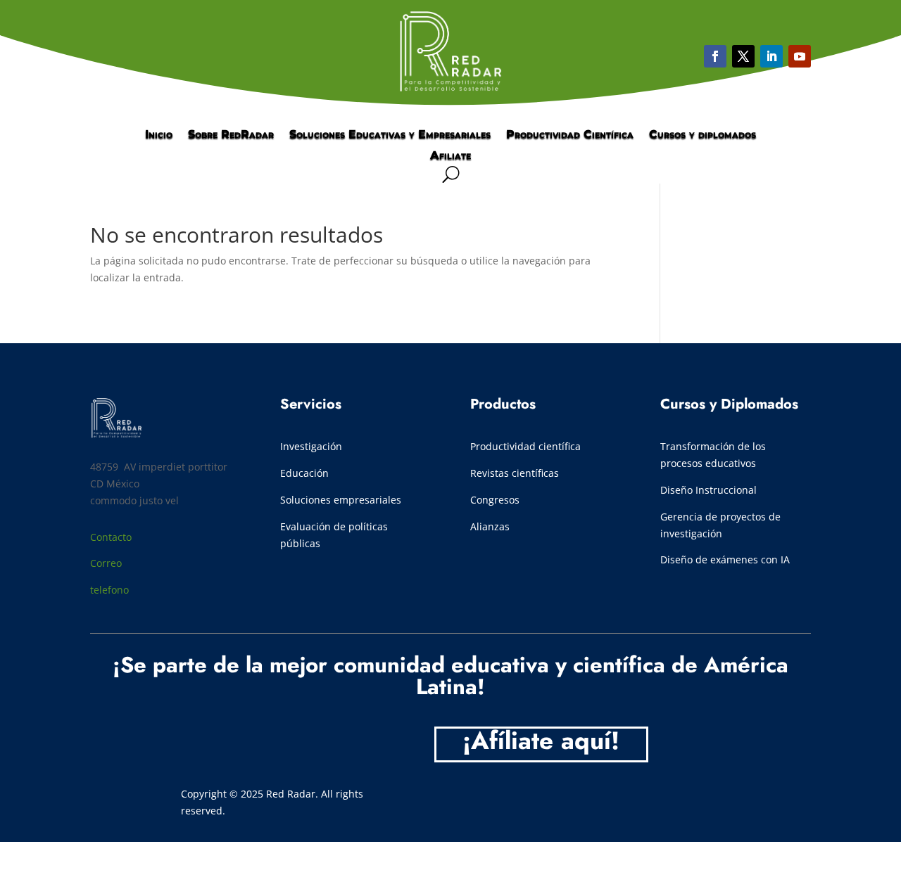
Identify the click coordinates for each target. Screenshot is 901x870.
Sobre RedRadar (231, 135)
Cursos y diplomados (702, 135)
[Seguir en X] (743, 56)
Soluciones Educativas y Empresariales (390, 135)
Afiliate (450, 156)
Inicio (158, 135)
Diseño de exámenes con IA (725, 559)
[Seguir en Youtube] (771, 56)
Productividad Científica (570, 135)
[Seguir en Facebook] (715, 56)
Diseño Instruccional (708, 490)
